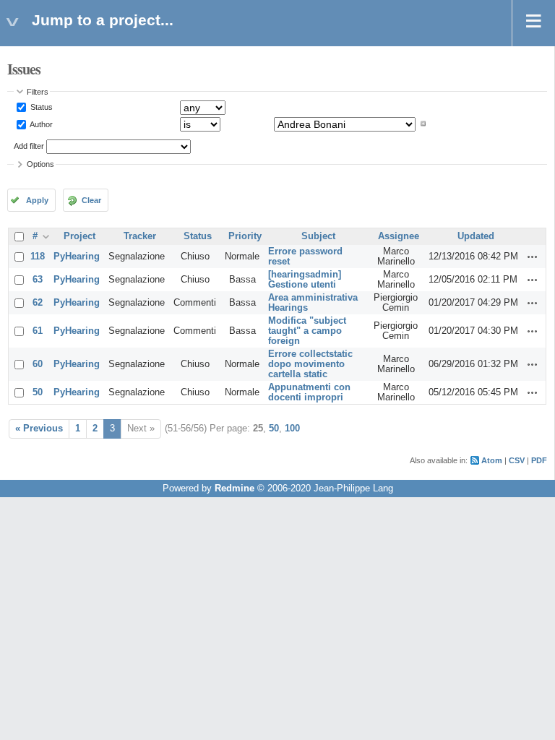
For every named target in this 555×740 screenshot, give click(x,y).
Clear (91, 200)
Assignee (398, 236)
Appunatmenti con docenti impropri (309, 392)
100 (292, 428)
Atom (491, 460)
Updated (475, 236)
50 (38, 392)
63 (38, 280)
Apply (37, 200)
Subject (318, 236)
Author (40, 123)
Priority (245, 236)
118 (37, 256)
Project (79, 236)
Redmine (234, 488)
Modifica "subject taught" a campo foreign (307, 331)
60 (38, 364)
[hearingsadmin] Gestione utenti (304, 280)
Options (40, 164)
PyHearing (76, 256)
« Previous (39, 428)
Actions (532, 256)
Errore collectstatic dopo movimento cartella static (310, 364)
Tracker (140, 236)
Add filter (29, 146)
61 (38, 331)
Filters (37, 91)
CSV (517, 460)
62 (38, 303)
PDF (539, 460)
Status (40, 107)
